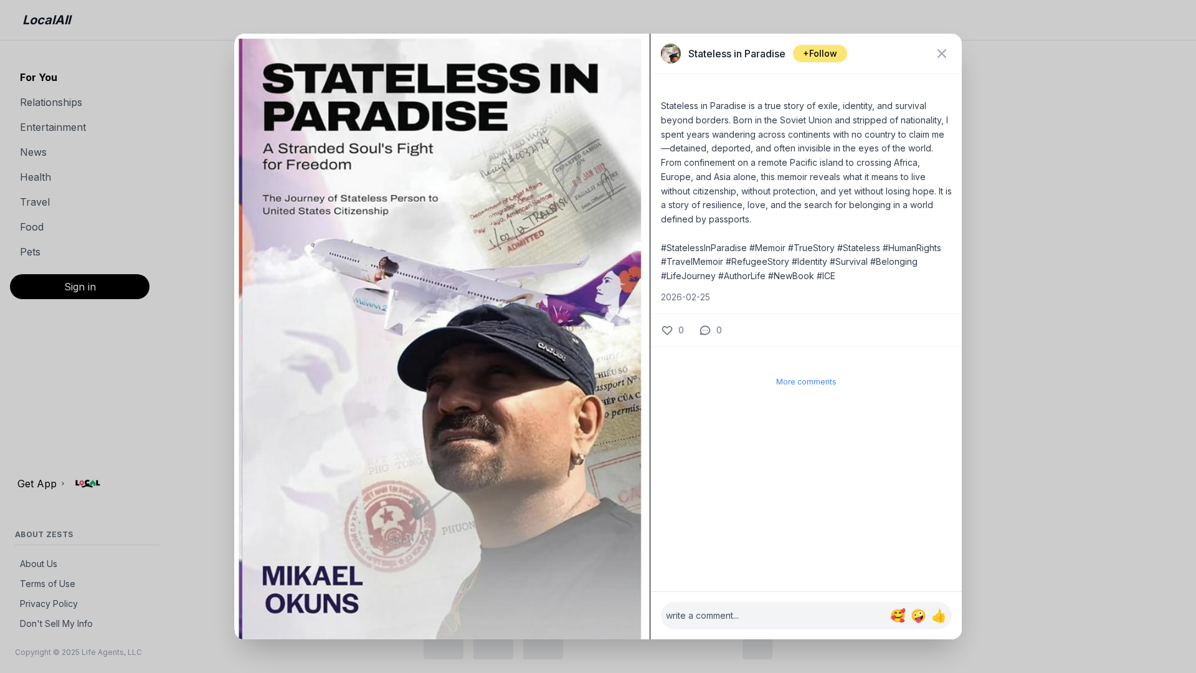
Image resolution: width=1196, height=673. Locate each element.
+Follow (820, 53)
